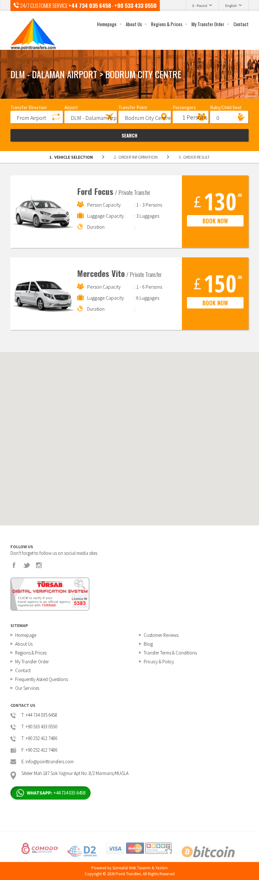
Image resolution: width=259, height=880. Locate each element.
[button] (36, 117)
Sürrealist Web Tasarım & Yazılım (140, 868)
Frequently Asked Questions (41, 679)
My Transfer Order (207, 24)
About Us (134, 24)
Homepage (107, 24)
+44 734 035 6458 (90, 5)
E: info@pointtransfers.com (47, 762)
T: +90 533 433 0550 (39, 727)
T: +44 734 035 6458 (39, 715)
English (231, 5)
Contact (241, 24)
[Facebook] (14, 565)
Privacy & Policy (159, 661)
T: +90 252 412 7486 (39, 738)
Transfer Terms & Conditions (170, 652)
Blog (148, 644)
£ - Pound (199, 5)
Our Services (27, 688)
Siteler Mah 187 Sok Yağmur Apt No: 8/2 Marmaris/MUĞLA (75, 773)
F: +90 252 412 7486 (39, 750)
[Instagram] (39, 565)
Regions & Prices (166, 24)
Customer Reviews (161, 635)
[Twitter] (26, 565)
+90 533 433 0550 (135, 5)
